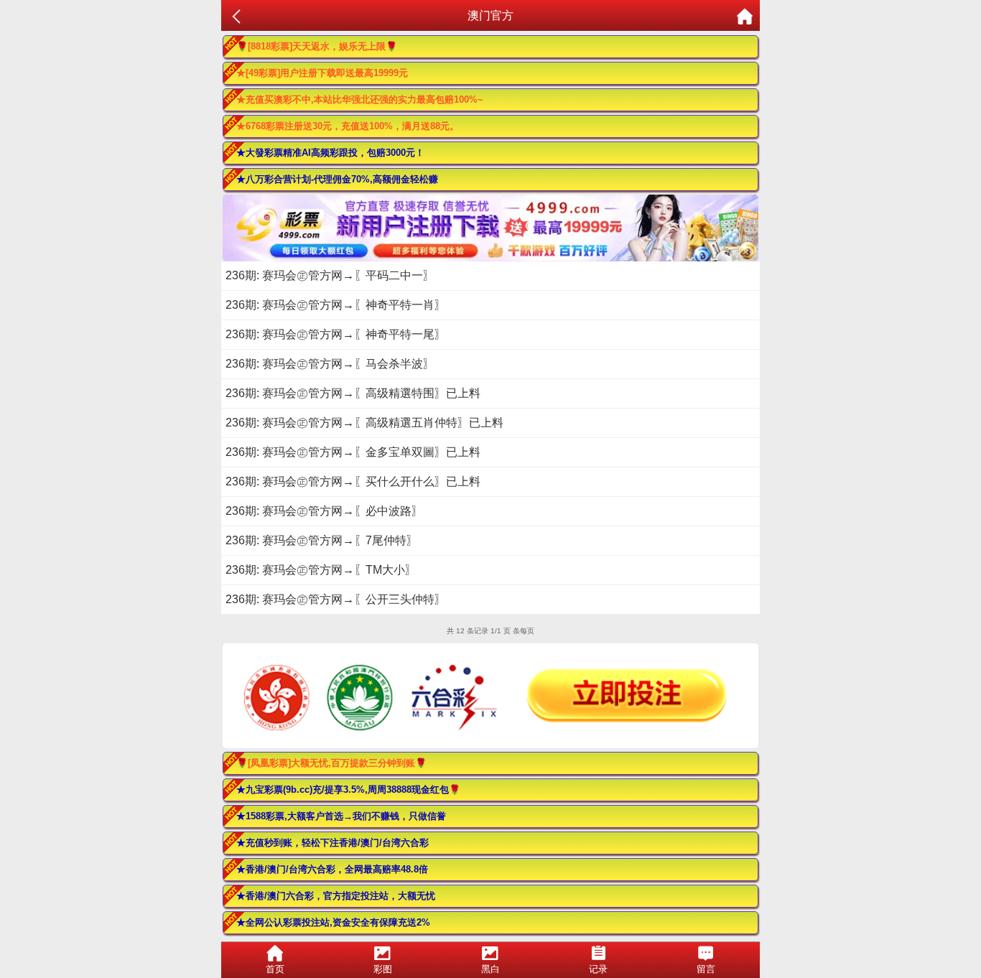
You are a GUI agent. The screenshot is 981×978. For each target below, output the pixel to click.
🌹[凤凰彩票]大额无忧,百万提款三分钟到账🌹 (331, 763)
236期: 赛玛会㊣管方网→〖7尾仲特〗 (322, 540)
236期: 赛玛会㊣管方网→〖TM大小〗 (321, 570)
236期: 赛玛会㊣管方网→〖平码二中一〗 (330, 275)
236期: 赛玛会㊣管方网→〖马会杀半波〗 (330, 364)
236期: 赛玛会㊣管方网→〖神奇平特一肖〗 (336, 305)
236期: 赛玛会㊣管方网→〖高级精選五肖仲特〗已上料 (364, 422)
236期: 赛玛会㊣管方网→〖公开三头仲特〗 (336, 599)
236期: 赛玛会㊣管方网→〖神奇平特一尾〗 (336, 334)
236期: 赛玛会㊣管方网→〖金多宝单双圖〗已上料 (353, 452)
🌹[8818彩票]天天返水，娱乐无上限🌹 (316, 46)
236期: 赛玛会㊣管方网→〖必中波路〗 (324, 511)
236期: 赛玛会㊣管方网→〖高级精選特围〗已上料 (353, 393)
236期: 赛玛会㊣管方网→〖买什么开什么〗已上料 (353, 481)
